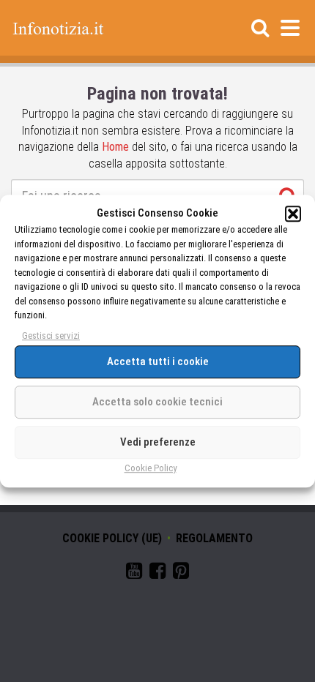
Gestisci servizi (51, 335)
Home (115, 147)
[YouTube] (134, 573)
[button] (293, 213)
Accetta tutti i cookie (158, 361)
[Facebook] (157, 573)
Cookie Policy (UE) (112, 538)
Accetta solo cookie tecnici (157, 401)
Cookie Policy (151, 467)
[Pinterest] (181, 573)
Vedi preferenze (158, 442)
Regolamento (214, 538)
